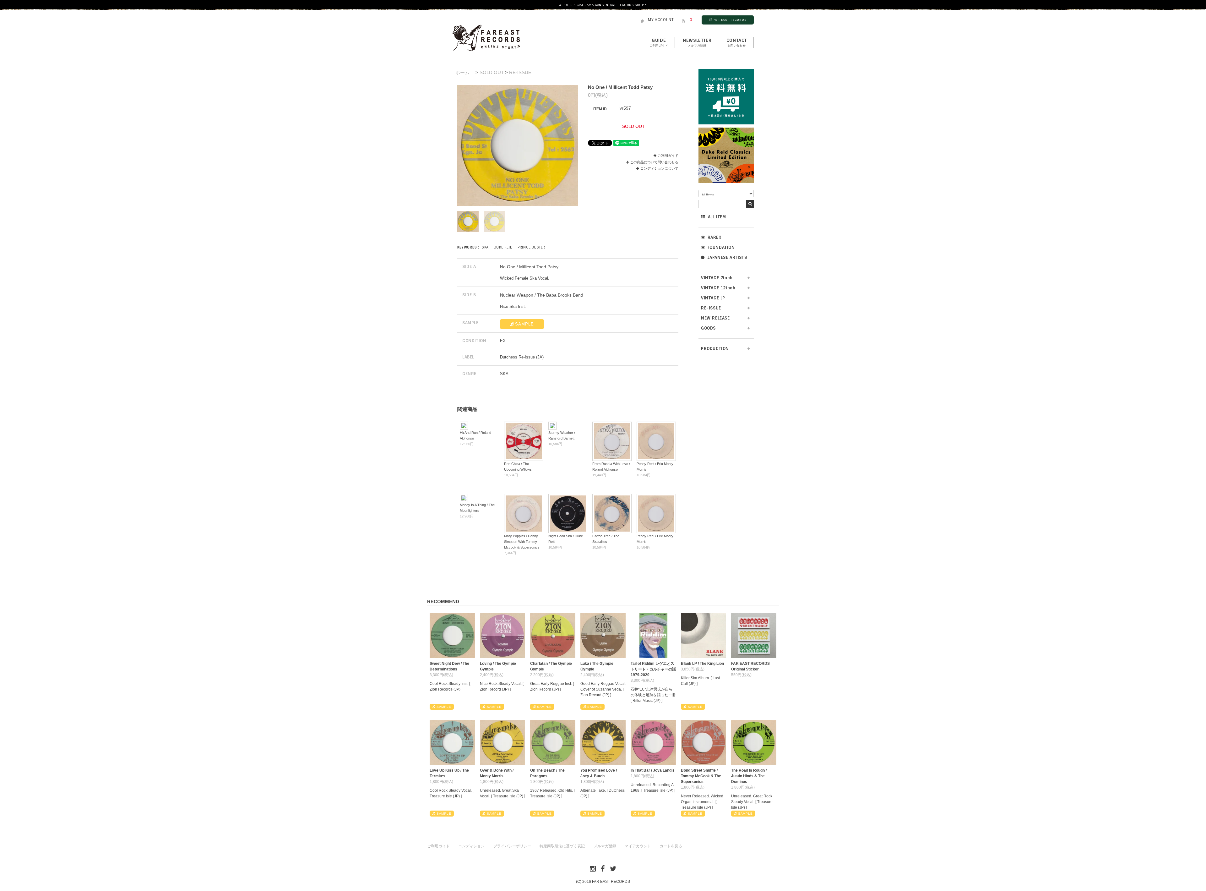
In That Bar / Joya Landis (653, 770)
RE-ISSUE (520, 72)
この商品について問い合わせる (654, 162)
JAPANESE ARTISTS (727, 257)
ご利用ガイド (668, 155)
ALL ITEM (717, 217)
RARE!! (715, 237)
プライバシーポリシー (512, 846)
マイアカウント (638, 846)
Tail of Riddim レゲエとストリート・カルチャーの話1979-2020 (653, 669)
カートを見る (671, 846)
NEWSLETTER (697, 42)
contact (736, 42)
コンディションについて (659, 168)
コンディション (471, 846)
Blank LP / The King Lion (702, 663)
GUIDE (659, 42)
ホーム (462, 72)
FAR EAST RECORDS (730, 20)
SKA (485, 247)
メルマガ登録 (605, 846)
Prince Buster (531, 247)
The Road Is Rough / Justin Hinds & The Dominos (749, 776)
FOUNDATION (721, 247)
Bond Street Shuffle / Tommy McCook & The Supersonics (701, 776)
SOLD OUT (492, 72)
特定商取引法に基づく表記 (562, 846)
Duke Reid (503, 247)
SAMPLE (524, 324)
